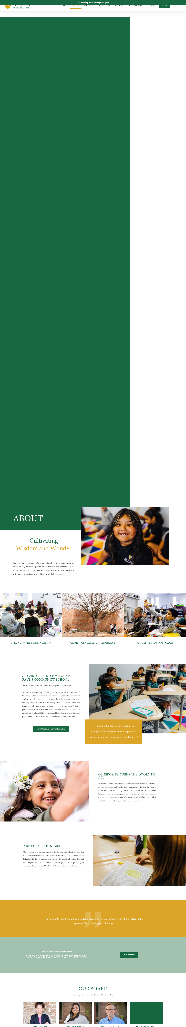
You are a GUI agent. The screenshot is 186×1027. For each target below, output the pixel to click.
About (76, 6)
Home (64, 6)
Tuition (119, 6)
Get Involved (135, 6)
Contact (151, 6)
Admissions (104, 6)
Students (89, 6)
